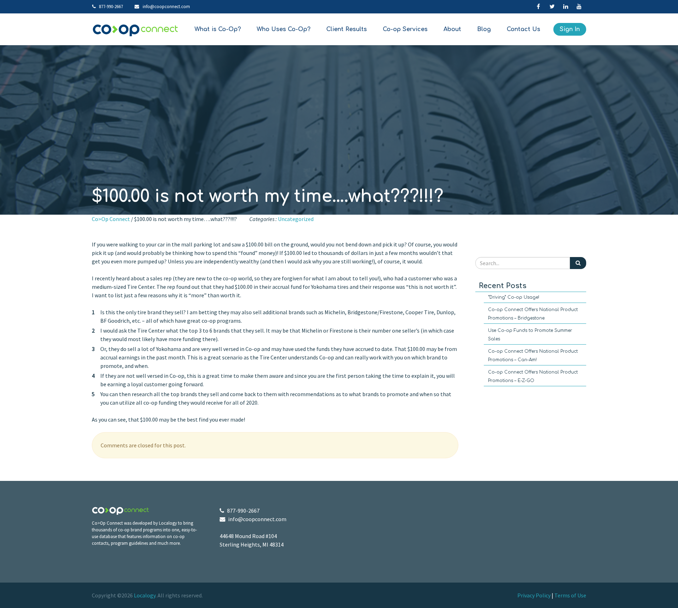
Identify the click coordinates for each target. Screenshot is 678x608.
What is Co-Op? (218, 29)
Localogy (144, 595)
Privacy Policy (534, 595)
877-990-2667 (110, 6)
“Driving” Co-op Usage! (513, 297)
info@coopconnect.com (166, 6)
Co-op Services (405, 29)
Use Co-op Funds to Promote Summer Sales (530, 334)
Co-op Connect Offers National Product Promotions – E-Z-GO (533, 376)
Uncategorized (296, 218)
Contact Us (523, 29)
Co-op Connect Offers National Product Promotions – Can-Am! (533, 355)
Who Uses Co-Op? (283, 29)
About (452, 29)
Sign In (570, 29)
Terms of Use (570, 595)
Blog (484, 29)
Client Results (346, 29)
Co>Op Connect (111, 218)
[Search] (578, 263)
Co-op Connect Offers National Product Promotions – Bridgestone (533, 314)
